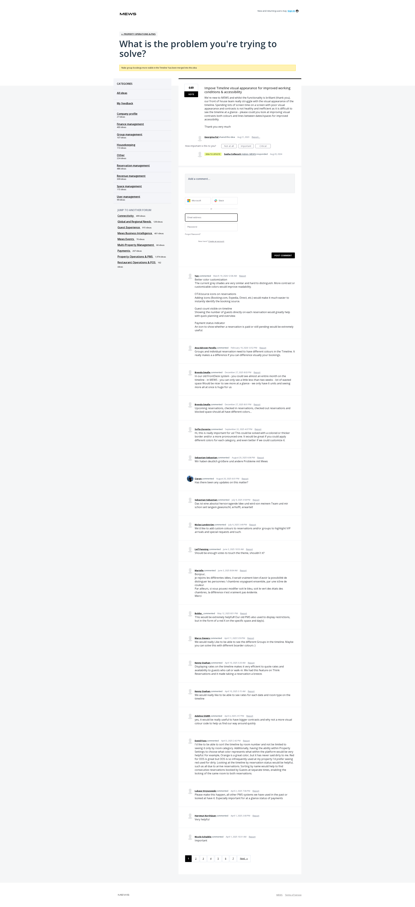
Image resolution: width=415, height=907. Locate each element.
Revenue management (131, 176)
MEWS (279, 894)
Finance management (130, 124)
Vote (191, 94)
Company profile (127, 113)
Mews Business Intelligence (135, 233)
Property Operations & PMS (135, 256)
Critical (265, 146)
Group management (129, 134)
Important (247, 146)
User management (128, 196)
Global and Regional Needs (135, 221)
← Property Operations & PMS (138, 34)
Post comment (283, 255)
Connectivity (126, 216)
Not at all (230, 146)
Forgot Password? (193, 234)
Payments (124, 251)
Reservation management (133, 165)
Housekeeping (126, 145)
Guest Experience (129, 227)
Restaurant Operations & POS (137, 262)
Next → (244, 858)
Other (121, 155)
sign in (291, 10)
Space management (129, 186)
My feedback (125, 103)
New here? (211, 241)
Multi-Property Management (136, 245)
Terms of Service (293, 894)
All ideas (122, 93)
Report (242, 275)
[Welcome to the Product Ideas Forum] (128, 14)
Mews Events (126, 239)
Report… (256, 137)
